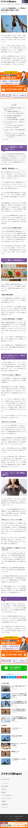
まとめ (6, 139)
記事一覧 (4, 789)
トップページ (5, 783)
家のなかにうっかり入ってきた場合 (15, 133)
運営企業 (4, 792)
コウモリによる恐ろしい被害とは (15, 125)
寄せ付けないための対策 (13, 127)
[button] (3, 677)
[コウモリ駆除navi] (8, 1)
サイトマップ (5, 807)
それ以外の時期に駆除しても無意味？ (17, 119)
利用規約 (4, 801)
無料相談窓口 (5, 804)
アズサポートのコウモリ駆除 (14, 818)
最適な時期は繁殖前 (12, 117)
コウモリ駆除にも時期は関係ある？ (13, 115)
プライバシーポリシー (7, 798)
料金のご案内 (5, 786)
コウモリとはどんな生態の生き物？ (16, 113)
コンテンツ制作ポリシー (7, 795)
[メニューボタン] (26, 1)
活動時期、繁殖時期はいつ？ (15, 111)
